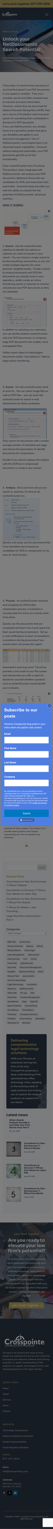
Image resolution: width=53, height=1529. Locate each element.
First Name (10, 748)
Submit (26, 813)
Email (7, 734)
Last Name (10, 762)
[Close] (49, 706)
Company (9, 777)
